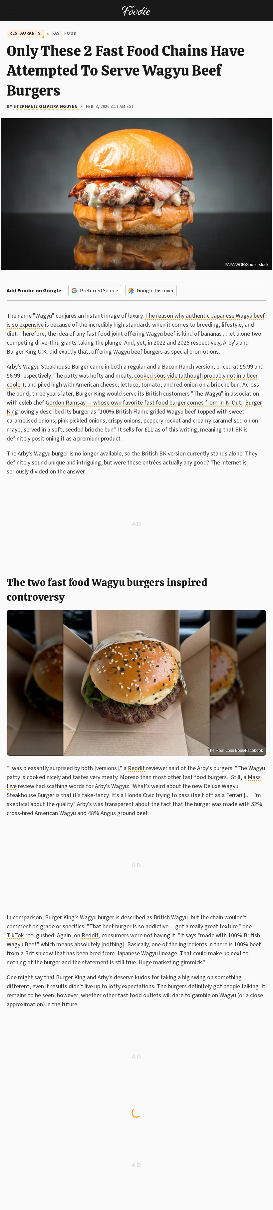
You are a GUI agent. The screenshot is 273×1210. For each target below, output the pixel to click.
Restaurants (25, 33)
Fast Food (64, 33)
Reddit (136, 768)
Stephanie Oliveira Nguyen (45, 107)
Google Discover (155, 290)
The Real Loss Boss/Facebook (235, 751)
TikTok (15, 935)
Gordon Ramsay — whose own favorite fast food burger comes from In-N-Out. (144, 403)
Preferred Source (99, 290)
